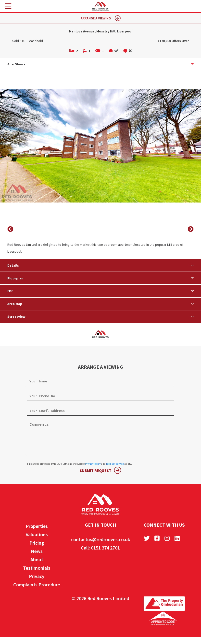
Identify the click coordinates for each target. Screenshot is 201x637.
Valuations (37, 534)
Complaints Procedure (36, 584)
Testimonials (36, 568)
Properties (37, 526)
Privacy (36, 576)
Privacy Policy (92, 463)
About (36, 559)
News (37, 551)
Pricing (36, 543)
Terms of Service (115, 463)
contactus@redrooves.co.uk (100, 539)
